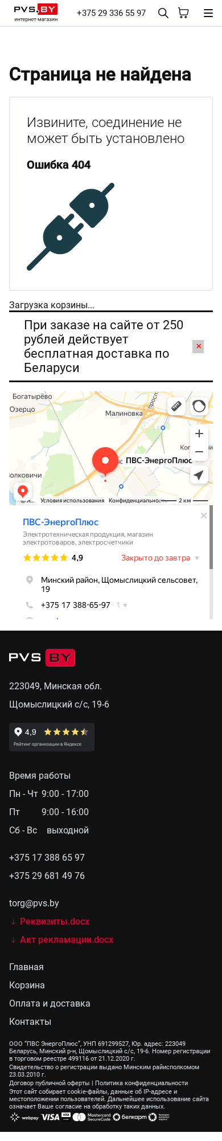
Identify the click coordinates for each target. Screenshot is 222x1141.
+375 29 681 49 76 (47, 875)
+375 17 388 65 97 (47, 857)
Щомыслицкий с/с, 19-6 (59, 704)
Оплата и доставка (50, 1003)
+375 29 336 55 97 (111, 13)
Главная (26, 967)
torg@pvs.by (34, 903)
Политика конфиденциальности (141, 1083)
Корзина (27, 985)
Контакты (30, 1021)
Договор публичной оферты (49, 1083)
